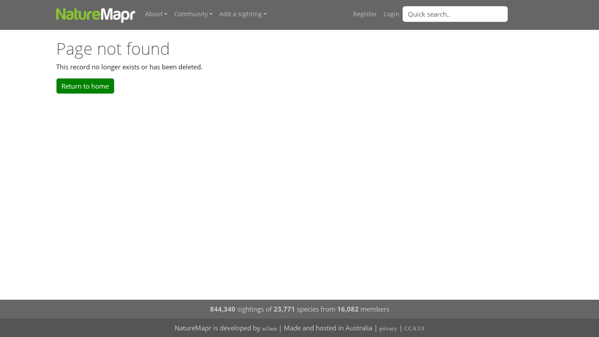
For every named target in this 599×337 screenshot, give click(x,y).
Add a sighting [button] (240, 14)
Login (391, 14)
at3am (269, 328)
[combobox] (473, 14)
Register (365, 14)
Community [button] (191, 14)
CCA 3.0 (414, 328)
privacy (388, 328)
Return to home (85, 86)
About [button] (154, 14)
